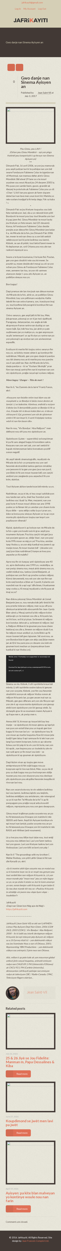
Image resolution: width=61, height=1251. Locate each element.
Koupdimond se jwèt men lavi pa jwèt (29, 1123)
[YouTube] (30, 1245)
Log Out (42, 8)
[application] (30, 668)
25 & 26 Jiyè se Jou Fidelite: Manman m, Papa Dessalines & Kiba (30, 1062)
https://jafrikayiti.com (16, 909)
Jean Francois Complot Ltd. (35, 1241)
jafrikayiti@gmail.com (32, 2)
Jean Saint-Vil (44, 92)
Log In (18, 8)
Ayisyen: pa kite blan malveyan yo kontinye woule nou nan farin (30, 1197)
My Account (29, 8)
